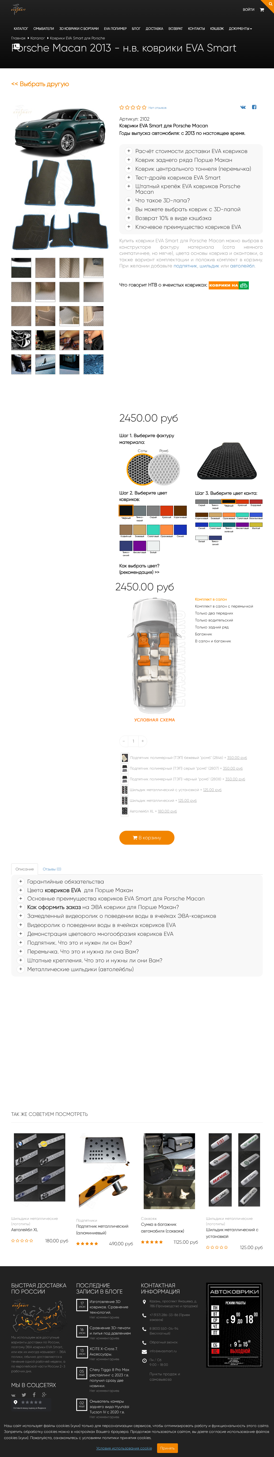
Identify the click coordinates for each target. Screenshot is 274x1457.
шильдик (209, 266)
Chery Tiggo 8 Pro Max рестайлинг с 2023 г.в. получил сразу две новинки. (109, 1377)
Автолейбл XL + (153, 811)
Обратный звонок (164, 1342)
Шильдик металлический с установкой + (175, 790)
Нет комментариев (104, 1317)
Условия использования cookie (124, 1448)
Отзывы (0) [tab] (52, 869)
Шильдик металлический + (163, 800)
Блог (136, 29)
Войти (248, 10)
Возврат (176, 29)
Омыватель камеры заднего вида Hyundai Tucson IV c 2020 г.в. (109, 1406)
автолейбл (242, 266)
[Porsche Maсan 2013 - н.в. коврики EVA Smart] (61, 178)
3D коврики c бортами (79, 29)
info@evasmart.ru (163, 1351)
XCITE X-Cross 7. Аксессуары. (103, 1351)
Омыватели (43, 29)
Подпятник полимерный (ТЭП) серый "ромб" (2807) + (186, 768)
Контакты (196, 29)
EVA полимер (115, 29)
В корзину (149, 837)
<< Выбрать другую (40, 84)
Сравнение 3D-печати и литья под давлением (110, 1330)
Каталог (21, 29)
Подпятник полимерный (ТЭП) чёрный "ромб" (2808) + (187, 779)
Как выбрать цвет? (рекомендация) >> (139, 569)
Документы (239, 29)
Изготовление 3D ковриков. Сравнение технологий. (109, 1306)
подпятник (185, 266)
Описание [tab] (25, 869)
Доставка (154, 29)
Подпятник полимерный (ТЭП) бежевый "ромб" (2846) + (188, 757)
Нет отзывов (157, 108)
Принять (167, 1448)
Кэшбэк (217, 29)
